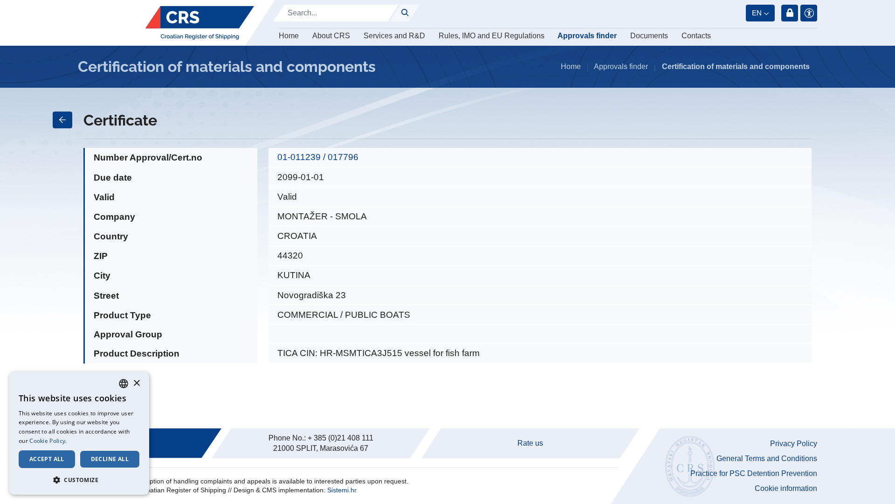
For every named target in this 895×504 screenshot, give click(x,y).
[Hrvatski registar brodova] (199, 23)
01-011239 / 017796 (317, 157)
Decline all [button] (110, 459)
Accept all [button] (46, 459)
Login (789, 13)
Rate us (530, 443)
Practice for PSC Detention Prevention (753, 473)
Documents (649, 36)
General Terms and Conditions (766, 458)
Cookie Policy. (48, 441)
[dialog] (79, 433)
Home (289, 36)
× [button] (136, 383)
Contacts (696, 36)
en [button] (757, 13)
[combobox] (123, 383)
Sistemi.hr (342, 490)
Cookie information (786, 488)
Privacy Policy (793, 444)
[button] (79, 479)
